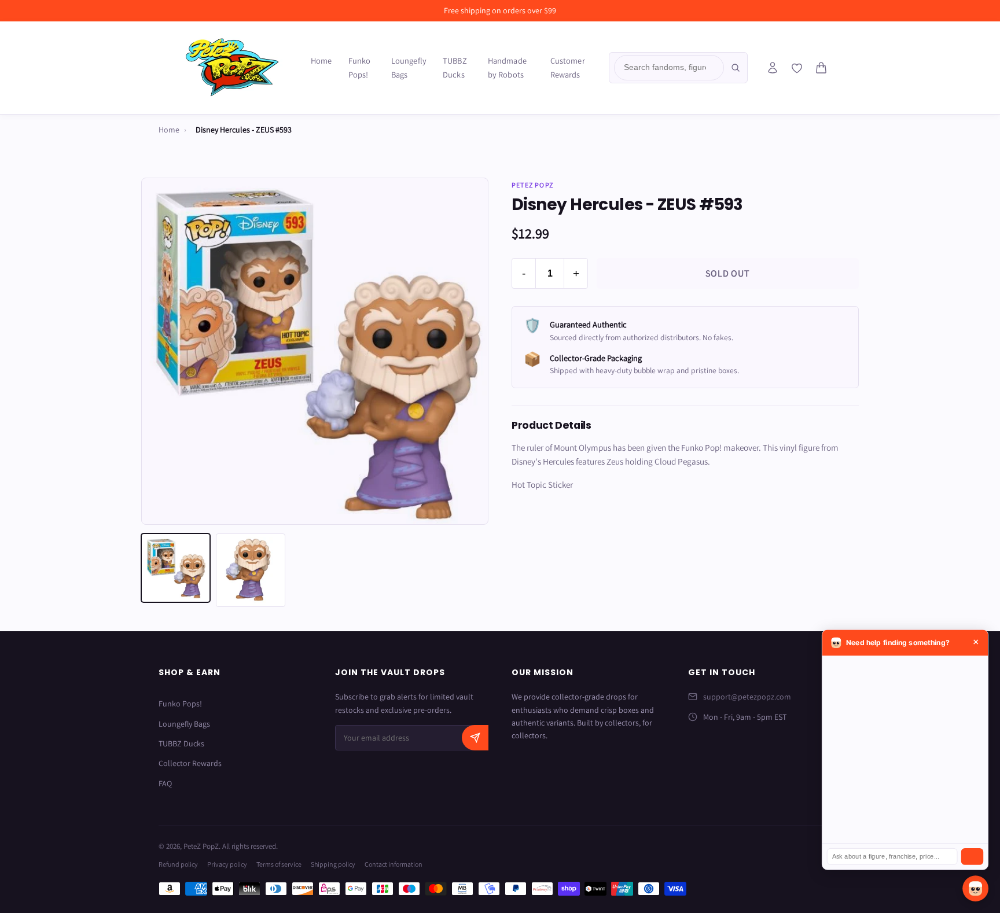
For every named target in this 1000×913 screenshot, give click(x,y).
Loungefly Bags (409, 67)
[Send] (972, 856)
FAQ (165, 783)
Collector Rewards (190, 763)
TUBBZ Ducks (455, 67)
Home (321, 60)
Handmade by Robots (507, 67)
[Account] (772, 67)
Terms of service (279, 864)
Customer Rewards (567, 67)
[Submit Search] (735, 68)
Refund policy (178, 864)
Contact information (393, 864)
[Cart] (821, 67)
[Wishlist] (797, 68)
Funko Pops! (359, 67)
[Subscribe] (475, 737)
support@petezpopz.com (747, 696)
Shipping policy (333, 864)
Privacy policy (227, 864)
